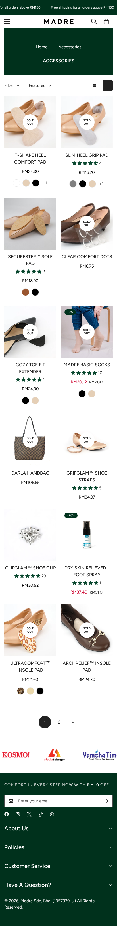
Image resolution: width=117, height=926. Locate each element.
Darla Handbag (30, 473)
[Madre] (59, 21)
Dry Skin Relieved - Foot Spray (86, 571)
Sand (16, 183)
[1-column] (94, 85)
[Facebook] (6, 814)
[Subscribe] (106, 801)
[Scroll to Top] (106, 895)
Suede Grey (73, 183)
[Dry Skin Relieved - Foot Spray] (87, 535)
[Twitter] (29, 814)
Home (41, 46)
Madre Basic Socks (87, 364)
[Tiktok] (40, 814)
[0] (106, 21)
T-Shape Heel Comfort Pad (30, 158)
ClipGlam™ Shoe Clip (30, 568)
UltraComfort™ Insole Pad (30, 666)
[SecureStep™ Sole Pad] (30, 224)
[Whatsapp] (52, 814)
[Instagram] (18, 814)
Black (35, 183)
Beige (26, 183)
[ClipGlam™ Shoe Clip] (30, 535)
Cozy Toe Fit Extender (30, 368)
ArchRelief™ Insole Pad (87, 666)
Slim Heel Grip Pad (86, 155)
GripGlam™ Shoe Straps (86, 476)
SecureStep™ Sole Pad (30, 260)
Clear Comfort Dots (87, 256)
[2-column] (108, 85)
